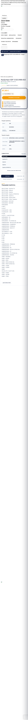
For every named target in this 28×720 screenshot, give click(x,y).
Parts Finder (5, 596)
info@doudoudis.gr (6, 685)
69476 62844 (12, 657)
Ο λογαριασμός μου (7, 618)
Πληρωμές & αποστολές (8, 613)
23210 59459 (5, 657)
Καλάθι (4, 620)
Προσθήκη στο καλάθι (14, 97)
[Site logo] (7, 30)
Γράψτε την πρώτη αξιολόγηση (12, 85)
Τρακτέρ (4, 601)
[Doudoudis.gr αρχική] (5, 582)
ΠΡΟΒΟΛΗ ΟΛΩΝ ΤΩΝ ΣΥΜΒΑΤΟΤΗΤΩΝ (14, 170)
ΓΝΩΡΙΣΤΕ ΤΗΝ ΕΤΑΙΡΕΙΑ (8, 590)
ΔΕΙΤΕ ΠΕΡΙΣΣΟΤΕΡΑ (7, 282)
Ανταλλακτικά (5, 599)
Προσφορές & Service (7, 606)
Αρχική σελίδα (5, 51)
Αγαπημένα (5, 622)
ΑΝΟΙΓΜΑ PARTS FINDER (7, 580)
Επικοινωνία (5, 615)
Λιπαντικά (4, 604)
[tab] (7, 176)
